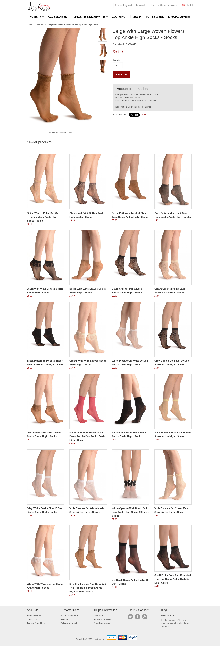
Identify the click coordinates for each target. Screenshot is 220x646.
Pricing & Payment (69, 615)
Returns (64, 619)
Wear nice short (169, 615)
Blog (164, 610)
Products (40, 25)
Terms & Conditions (36, 623)
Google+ (144, 616)
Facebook (137, 616)
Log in (154, 5)
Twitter (130, 616)
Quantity (117, 60)
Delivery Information (69, 623)
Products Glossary (102, 619)
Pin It (144, 114)
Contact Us (32, 619)
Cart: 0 (190, 5)
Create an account (168, 5)
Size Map (98, 615)
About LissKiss (34, 615)
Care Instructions (102, 623)
